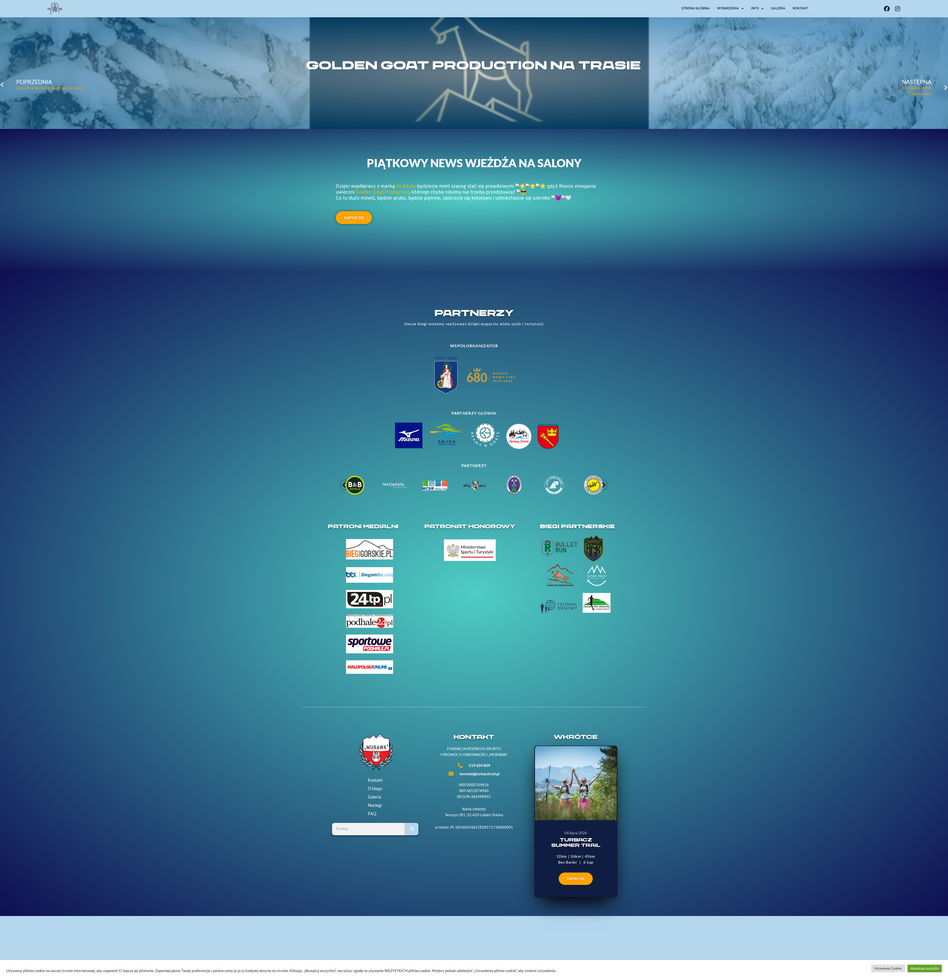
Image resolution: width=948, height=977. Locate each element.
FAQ (372, 813)
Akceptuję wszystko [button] (924, 968)
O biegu (375, 788)
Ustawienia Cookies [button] (888, 968)
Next (603, 485)
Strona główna (695, 8)
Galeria (778, 8)
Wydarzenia (728, 8)
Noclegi (375, 805)
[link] (406, 186)
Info (755, 8)
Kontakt (800, 8)
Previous (344, 485)
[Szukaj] (412, 829)
